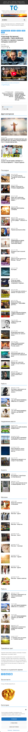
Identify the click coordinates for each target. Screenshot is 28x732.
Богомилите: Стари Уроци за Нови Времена (18, 476)
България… (14, 269)
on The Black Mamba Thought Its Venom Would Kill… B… (18, 177)
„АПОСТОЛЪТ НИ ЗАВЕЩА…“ (16, 322)
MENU (5, 20)
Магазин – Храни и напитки (18, 578)
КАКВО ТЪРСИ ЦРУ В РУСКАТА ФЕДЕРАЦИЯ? (17, 187)
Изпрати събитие (14, 3)
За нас (9, 1)
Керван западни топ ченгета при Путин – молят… (17, 374)
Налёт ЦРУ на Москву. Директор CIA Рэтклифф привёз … (18, 199)
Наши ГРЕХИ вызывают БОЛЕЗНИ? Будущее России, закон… (17, 344)
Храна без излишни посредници (16, 503)
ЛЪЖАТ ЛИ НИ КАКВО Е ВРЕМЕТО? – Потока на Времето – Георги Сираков (12, 161)
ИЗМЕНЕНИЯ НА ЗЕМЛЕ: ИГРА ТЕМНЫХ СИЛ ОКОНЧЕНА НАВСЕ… (17, 242)
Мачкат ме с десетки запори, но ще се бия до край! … (18, 364)
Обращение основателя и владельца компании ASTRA (18, 628)
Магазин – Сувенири (17, 546)
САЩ (23, 30)
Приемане (14, 719)
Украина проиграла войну (18, 229)
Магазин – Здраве (16, 556)
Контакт (5, 1)
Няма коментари (5, 46)
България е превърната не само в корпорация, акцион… (18, 391)
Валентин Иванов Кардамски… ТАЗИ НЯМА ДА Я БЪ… (18, 303)
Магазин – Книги (15, 535)
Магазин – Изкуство (17, 524)
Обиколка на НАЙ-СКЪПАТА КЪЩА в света (19, 427)
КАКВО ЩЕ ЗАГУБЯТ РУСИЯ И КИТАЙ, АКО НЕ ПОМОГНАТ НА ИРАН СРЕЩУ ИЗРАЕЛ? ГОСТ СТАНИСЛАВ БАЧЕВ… (14, 140)
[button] (26, 709)
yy (4, 44)
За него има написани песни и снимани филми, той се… (19, 483)
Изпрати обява (6, 3)
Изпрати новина (20, 1)
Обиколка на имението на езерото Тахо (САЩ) (18, 460)
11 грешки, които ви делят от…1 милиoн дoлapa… (18, 638)
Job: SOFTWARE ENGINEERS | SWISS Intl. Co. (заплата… (19, 400)
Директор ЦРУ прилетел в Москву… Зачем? (18, 259)
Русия (18, 30)
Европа (13, 30)
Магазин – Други (16, 513)
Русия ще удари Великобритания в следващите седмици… (17, 282)
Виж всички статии (8, 106)
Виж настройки (14, 727)
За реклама (14, 1)
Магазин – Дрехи (16, 567)
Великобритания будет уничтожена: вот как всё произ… (18, 334)
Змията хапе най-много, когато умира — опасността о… (19, 220)
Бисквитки (10, 730)
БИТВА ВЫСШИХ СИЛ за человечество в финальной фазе (19, 355)
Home (2, 23)
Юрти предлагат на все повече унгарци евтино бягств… (17, 450)
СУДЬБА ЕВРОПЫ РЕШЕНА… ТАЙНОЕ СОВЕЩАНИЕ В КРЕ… (19, 314)
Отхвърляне (14, 723)
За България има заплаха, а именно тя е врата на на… (18, 291)
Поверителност (16, 730)
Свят (3, 32)
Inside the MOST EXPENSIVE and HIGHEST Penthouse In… (18, 438)
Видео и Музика (5, 30)
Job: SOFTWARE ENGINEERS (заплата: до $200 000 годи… (18, 412)
